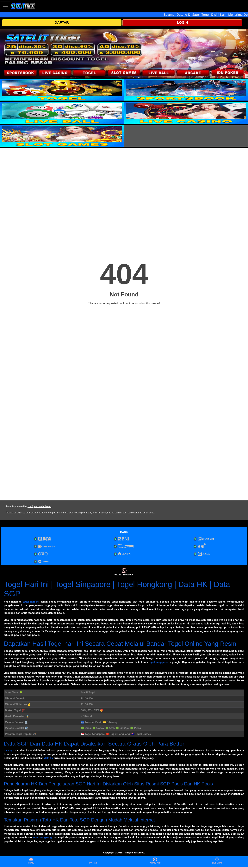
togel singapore (158, 662)
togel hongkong (42, 837)
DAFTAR (62, 22)
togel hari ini (31, 601)
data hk (48, 758)
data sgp (9, 750)
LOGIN (182, 22)
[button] (6, 54)
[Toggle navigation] (5, 6)
